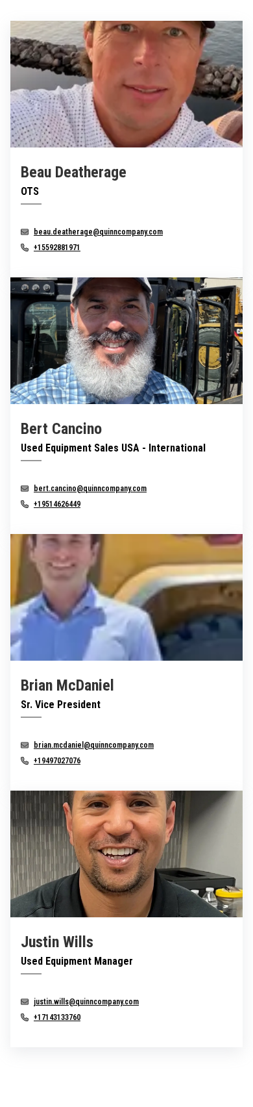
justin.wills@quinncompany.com (86, 1001)
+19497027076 (57, 760)
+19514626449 (57, 504)
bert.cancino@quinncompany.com (90, 488)
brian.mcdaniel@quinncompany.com (94, 745)
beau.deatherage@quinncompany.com (98, 231)
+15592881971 (57, 247)
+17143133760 (57, 1017)
